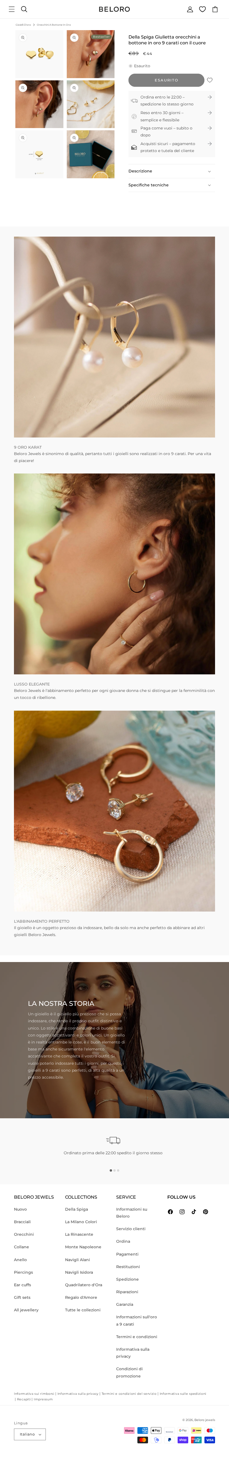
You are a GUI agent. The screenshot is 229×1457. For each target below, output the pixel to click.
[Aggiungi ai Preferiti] (209, 80)
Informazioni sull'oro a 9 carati (136, 1320)
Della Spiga (76, 1209)
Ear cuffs (22, 1284)
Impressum (43, 1399)
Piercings (23, 1272)
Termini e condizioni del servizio (129, 1394)
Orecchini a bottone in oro (54, 24)
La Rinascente (79, 1234)
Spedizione (127, 1279)
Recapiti (24, 1399)
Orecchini (24, 1234)
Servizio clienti (130, 1228)
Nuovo (20, 1209)
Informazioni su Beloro (131, 1213)
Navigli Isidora (79, 1272)
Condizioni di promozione (129, 1372)
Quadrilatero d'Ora (83, 1284)
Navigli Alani (77, 1259)
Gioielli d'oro (23, 24)
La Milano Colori (81, 1221)
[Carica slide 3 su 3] (118, 1170)
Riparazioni (127, 1291)
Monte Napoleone (83, 1246)
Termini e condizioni (136, 1336)
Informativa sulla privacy (132, 1353)
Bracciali (22, 1221)
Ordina (123, 1241)
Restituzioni (128, 1266)
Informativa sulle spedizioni (183, 1394)
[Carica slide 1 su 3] (111, 1170)
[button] (12, 9)
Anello (20, 1259)
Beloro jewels (204, 1420)
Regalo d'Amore (81, 1297)
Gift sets (22, 1297)
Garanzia (124, 1304)
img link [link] (22, 239)
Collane (21, 1246)
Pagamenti (127, 1254)
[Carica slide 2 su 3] (114, 1170)
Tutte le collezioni (83, 1309)
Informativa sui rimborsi (34, 1394)
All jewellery (26, 1309)
